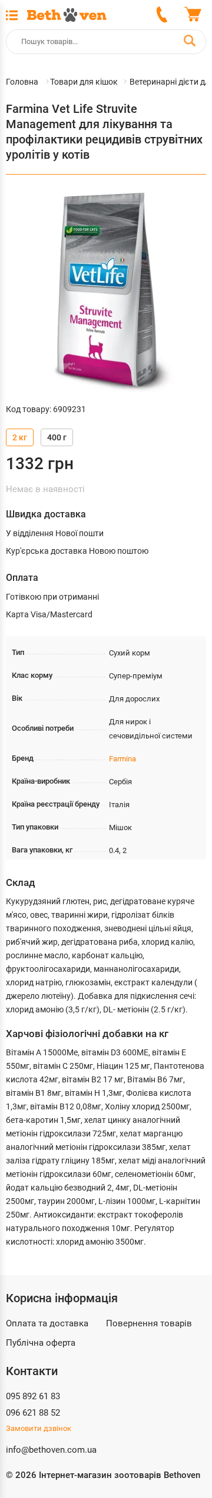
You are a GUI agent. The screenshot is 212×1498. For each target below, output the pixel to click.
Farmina (122, 758)
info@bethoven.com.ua (51, 1449)
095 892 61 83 (33, 1396)
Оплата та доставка (47, 1323)
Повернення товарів (149, 1323)
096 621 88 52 (33, 1412)
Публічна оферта (40, 1343)
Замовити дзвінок (38, 1428)
